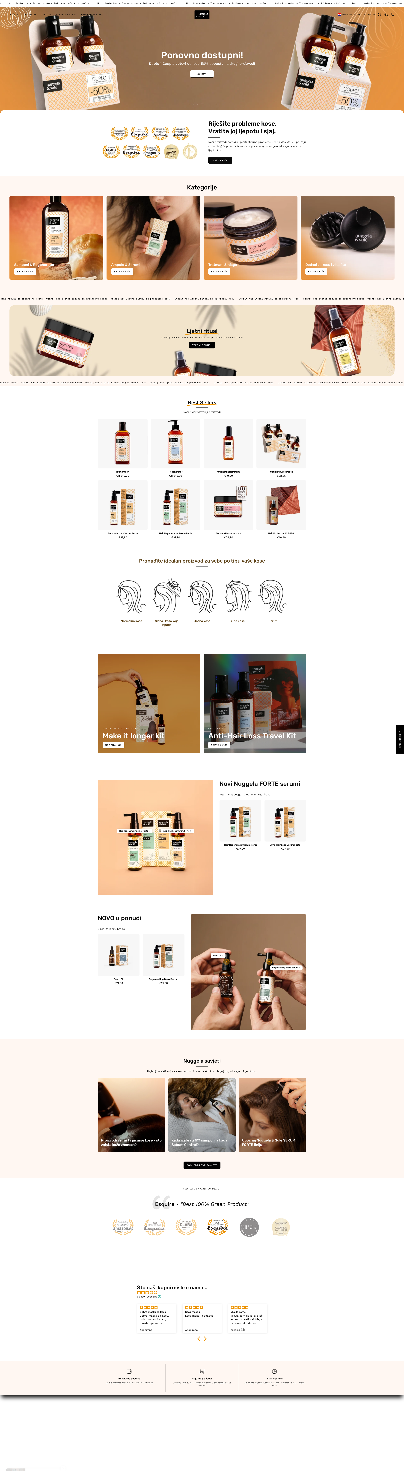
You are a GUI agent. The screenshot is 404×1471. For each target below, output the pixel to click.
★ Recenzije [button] (400, 739)
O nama (146, 1436)
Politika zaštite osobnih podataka (227, 1425)
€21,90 (118, 983)
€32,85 (281, 476)
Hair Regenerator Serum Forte (175, 533)
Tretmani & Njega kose (155, 1425)
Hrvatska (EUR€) (351, 14)
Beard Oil (119, 979)
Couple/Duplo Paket (281, 472)
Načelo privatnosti (217, 1430)
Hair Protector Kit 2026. (281, 533)
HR (369, 14)
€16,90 (281, 537)
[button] (30, 15)
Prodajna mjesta (151, 1430)
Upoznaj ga (113, 745)
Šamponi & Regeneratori (156, 1414)
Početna (146, 1408)
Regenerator (175, 472)
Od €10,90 (122, 476)
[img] (203, 1293)
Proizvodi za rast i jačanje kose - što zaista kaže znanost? (131, 1142)
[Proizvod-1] (134, 837)
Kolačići (210, 1419)
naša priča (220, 160)
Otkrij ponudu (202, 345)
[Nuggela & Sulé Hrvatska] (202, 14)
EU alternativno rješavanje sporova (228, 1436)
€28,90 (228, 537)
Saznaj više (25, 271)
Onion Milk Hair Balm (228, 472)
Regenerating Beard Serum (163, 979)
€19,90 (228, 476)
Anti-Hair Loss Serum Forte (123, 533)
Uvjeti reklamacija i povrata (277, 1418)
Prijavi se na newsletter (156, 1441)
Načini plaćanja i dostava (221, 1414)
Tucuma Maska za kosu (228, 533)
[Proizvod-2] (177, 837)
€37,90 (123, 537)
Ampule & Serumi (152, 1419)
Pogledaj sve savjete (202, 1165)
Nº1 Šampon (122, 472)
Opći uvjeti (212, 1408)
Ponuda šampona (24, 71)
